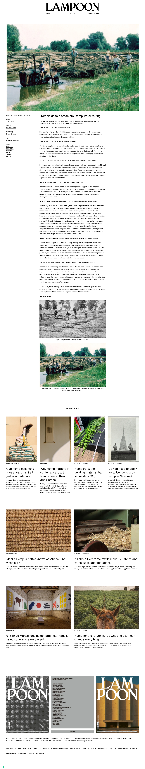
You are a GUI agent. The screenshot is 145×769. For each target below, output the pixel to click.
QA (115, 748)
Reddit (8, 156)
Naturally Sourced (12, 141)
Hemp (28, 115)
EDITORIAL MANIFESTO (23, 748)
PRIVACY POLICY (75, 748)
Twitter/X (9, 154)
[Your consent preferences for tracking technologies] (4, 767)
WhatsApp (9, 149)
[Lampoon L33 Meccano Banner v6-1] (72, 704)
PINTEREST (40, 753)
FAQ (110, 748)
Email (8, 153)
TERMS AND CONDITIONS (59, 748)
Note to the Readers (99, 748)
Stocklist (134, 748)
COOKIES (86, 748)
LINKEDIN (31, 753)
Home (8, 115)
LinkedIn (9, 151)
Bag (96, 13)
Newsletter (11, 753)
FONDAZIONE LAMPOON (41, 748)
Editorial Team (11, 128)
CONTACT (9, 748)
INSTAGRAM (22, 753)
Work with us (123, 748)
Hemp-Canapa (18, 115)
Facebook (9, 147)
